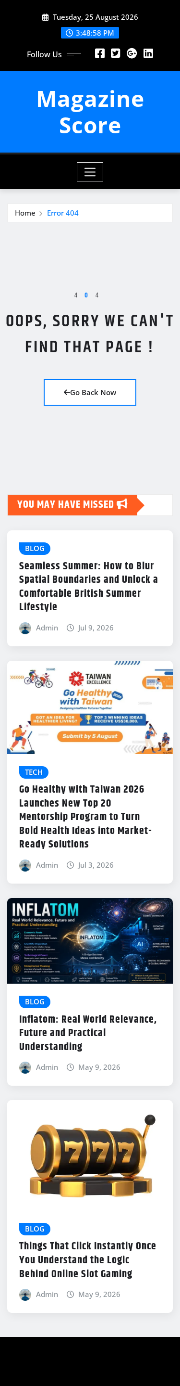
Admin (47, 627)
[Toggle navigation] (90, 171)
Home (25, 213)
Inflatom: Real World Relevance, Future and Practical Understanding (88, 1033)
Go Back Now (93, 392)
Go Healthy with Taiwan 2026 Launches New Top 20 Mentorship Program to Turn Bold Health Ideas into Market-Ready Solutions (85, 817)
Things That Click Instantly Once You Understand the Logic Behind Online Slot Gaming (87, 1260)
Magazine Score (90, 111)
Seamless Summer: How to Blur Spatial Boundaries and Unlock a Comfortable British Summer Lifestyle (88, 587)
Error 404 (63, 213)
